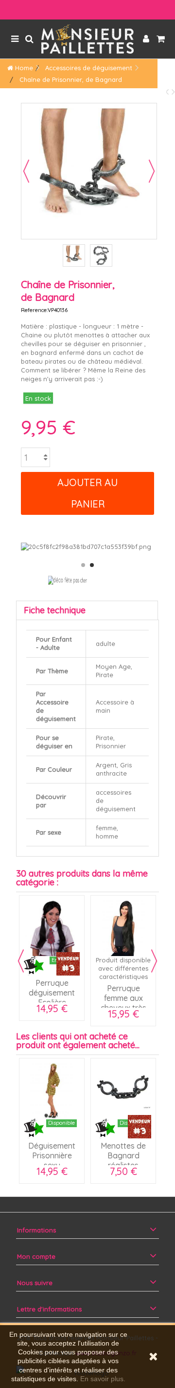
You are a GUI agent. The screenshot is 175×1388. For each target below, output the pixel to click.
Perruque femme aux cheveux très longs (123, 1002)
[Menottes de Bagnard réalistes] (123, 1091)
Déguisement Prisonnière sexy (51, 1155)
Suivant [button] (151, 171)
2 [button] (92, 565)
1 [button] (83, 565)
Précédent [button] (26, 171)
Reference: (34, 310)
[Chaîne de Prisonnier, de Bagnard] (74, 255)
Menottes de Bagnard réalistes (123, 1155)
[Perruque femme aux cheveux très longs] (123, 928)
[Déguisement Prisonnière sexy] (52, 1091)
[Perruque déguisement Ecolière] (52, 928)
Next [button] (154, 961)
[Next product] (173, 91)
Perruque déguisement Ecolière (52, 992)
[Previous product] (168, 91)
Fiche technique (55, 610)
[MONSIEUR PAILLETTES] (87, 39)
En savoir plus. (102, 1379)
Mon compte (36, 1256)
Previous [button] (21, 961)
